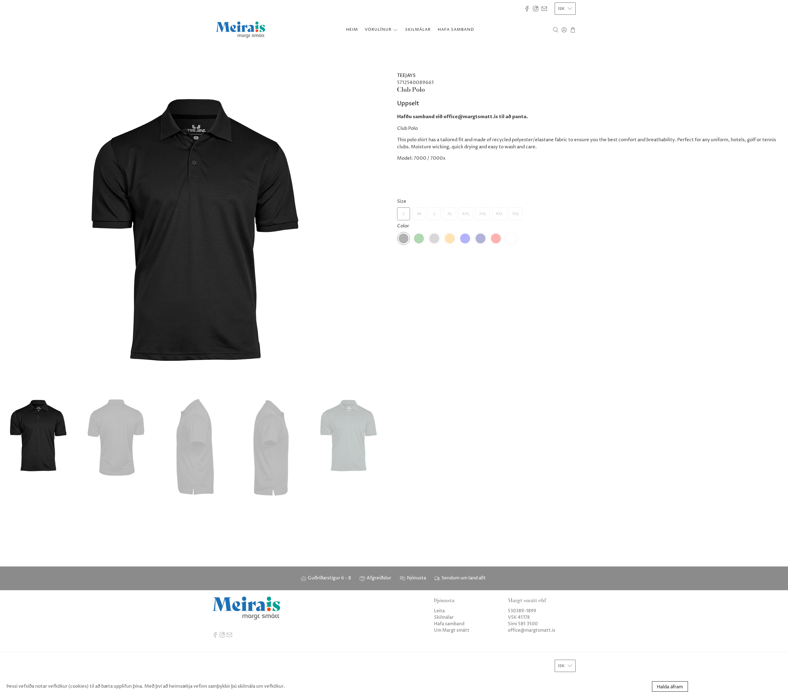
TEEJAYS (406, 75)
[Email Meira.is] (544, 8)
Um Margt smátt (451, 630)
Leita (439, 611)
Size (401, 201)
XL (449, 214)
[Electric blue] (465, 238)
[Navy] (480, 238)
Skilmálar (444, 617)
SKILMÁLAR (418, 29)
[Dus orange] (449, 238)
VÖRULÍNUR (378, 29)
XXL (466, 214)
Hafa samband (449, 624)
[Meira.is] (240, 30)
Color (403, 226)
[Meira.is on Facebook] (527, 8)
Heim (352, 29)
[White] (511, 238)
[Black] (403, 238)
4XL (499, 214)
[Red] (495, 238)
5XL (515, 214)
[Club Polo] (197, 229)
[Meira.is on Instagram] (535, 8)
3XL (482, 214)
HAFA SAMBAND (456, 29)
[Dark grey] (434, 238)
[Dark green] (418, 238)
